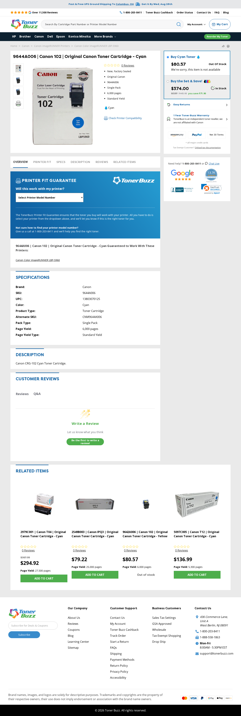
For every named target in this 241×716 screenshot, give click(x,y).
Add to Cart (43, 578)
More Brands (103, 36)
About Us (74, 618)
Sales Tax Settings (164, 618)
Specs (60, 162)
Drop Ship (159, 642)
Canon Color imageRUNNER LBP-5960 (96, 46)
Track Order (118, 636)
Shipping (116, 654)
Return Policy (119, 666)
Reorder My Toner (217, 36)
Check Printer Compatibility (125, 118)
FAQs (113, 648)
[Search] (179, 24)
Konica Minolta (79, 36)
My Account (195, 24)
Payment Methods (122, 660)
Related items (124, 162)
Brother (25, 36)
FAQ (217, 12)
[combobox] (112, 24)
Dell (50, 36)
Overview (20, 162)
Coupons (74, 630)
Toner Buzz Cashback (159, 12)
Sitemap (73, 648)
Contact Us (204, 12)
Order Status (185, 12)
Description (80, 162)
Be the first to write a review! (85, 442)
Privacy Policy (119, 672)
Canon (39, 36)
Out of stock (146, 575)
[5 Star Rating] (182, 175)
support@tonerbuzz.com (216, 653)
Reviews (101, 162)
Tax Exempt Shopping (166, 636)
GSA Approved (161, 624)
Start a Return (119, 642)
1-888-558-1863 (210, 637)
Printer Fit (42, 162)
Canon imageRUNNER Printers (52, 46)
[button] (211, 189)
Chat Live (214, 163)
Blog (226, 12)
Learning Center (78, 642)
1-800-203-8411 (210, 631)
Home (13, 46)
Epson (60, 36)
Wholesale (159, 630)
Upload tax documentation (208, 147)
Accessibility (118, 678)
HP (14, 36)
